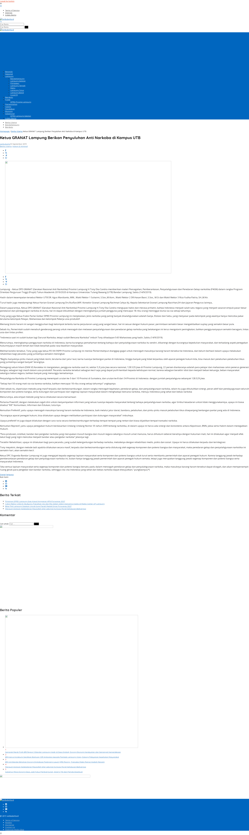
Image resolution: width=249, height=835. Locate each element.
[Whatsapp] (6, 158)
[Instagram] (6, 484)
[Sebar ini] (5, 150)
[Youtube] (6, 486)
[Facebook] (6, 481)
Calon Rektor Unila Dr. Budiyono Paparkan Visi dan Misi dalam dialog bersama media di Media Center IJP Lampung (55, 504)
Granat (3, 474)
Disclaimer (9, 825)
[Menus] (1, 3)
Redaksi (8, 822)
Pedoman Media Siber (14, 829)
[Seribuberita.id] (7, 19)
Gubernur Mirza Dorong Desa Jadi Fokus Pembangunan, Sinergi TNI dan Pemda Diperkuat (44, 772)
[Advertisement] (124, 50)
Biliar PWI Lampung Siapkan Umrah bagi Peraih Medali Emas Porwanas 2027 (38, 506)
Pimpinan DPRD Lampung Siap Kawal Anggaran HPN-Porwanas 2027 (35, 501)
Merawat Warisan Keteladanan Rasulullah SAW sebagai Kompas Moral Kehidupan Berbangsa (45, 509)
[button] (26, 27)
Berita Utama (6, 146)
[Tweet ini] (6, 153)
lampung (9, 474)
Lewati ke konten (7, 1)
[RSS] (6, 488)
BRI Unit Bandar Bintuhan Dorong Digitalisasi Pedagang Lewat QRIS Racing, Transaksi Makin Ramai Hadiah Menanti (55, 762)
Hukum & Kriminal (20, 146)
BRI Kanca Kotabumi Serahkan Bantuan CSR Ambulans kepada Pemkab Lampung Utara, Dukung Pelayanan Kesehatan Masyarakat (62, 757)
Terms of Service (12, 820)
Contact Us (10, 827)
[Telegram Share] (6, 155)
